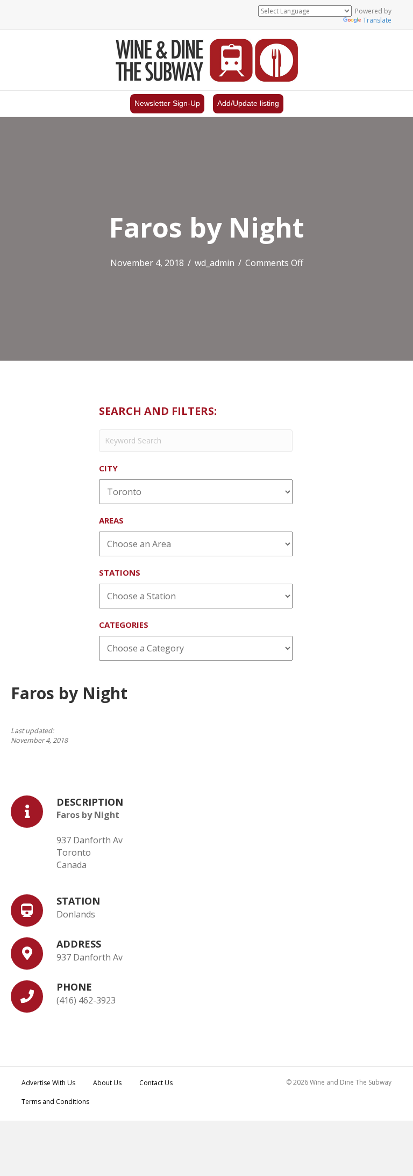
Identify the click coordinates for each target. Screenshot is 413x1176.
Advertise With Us (48, 1082)
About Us (107, 1082)
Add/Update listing (248, 103)
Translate (377, 20)
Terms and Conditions (55, 1101)
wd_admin (214, 263)
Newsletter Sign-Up (167, 103)
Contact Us (156, 1082)
